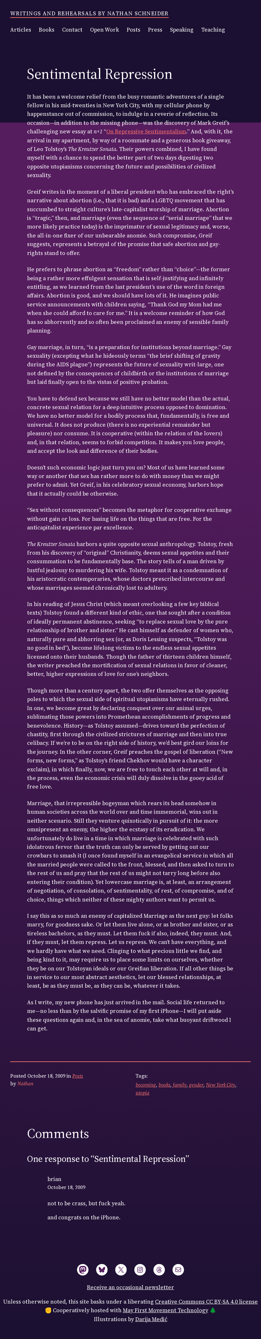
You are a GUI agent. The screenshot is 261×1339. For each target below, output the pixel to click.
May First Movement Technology (165, 1310)
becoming (146, 1084)
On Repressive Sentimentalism (146, 131)
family (180, 1084)
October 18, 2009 (66, 1187)
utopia (142, 1092)
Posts (77, 1076)
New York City (220, 1084)
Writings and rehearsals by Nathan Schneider (89, 13)
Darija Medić (151, 1319)
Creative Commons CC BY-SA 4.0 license (206, 1301)
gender (196, 1084)
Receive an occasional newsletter (130, 1287)
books (164, 1084)
